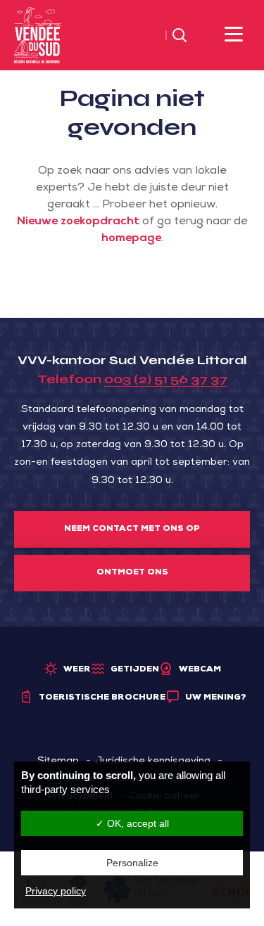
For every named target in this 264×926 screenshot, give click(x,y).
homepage (131, 239)
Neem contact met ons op (132, 529)
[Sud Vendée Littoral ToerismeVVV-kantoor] (37, 35)
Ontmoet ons (132, 573)
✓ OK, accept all (132, 823)
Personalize (132, 862)
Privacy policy (55, 890)
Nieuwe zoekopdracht (78, 222)
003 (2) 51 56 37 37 (165, 379)
